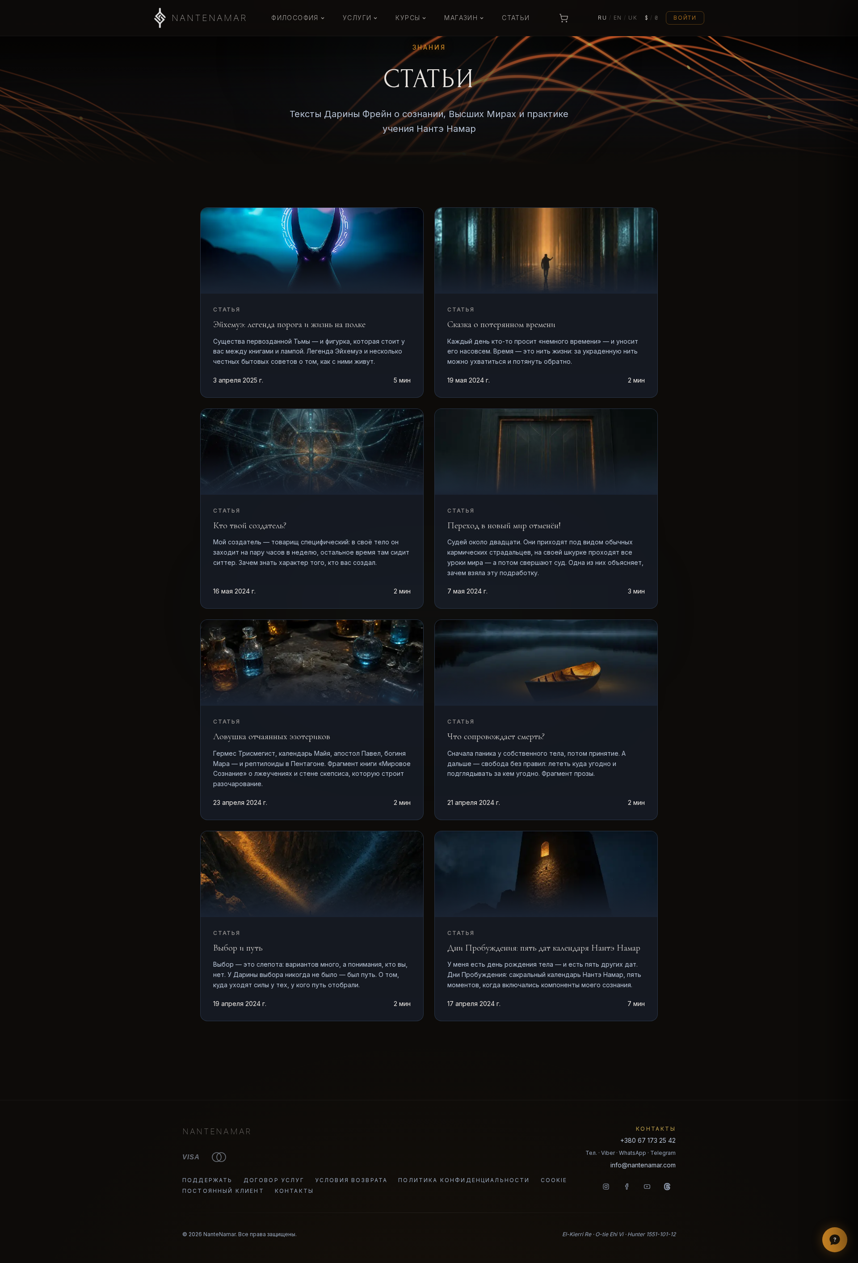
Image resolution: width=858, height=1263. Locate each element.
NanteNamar (217, 1131)
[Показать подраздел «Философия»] (323, 18)
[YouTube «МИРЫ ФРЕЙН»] (647, 1187)
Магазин (461, 17)
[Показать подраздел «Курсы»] (424, 18)
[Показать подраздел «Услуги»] (375, 18)
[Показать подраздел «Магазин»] (482, 18)
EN (618, 17)
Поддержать (207, 1180)
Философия (295, 17)
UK (633, 17)
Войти (685, 17)
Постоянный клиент (223, 1190)
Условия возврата (351, 1180)
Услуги (357, 17)
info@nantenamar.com (643, 1165)
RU (602, 17)
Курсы (407, 17)
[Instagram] (606, 1187)
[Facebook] (626, 1187)
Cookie (554, 1180)
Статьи (516, 17)
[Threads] (668, 1187)
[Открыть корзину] (564, 18)
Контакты (294, 1190)
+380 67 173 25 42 (648, 1140)
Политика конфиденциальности (464, 1180)
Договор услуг (274, 1180)
